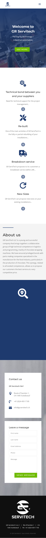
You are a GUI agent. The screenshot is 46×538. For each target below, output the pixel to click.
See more (22, 49)
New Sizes (23, 194)
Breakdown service (23, 161)
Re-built (23, 126)
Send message (26, 475)
